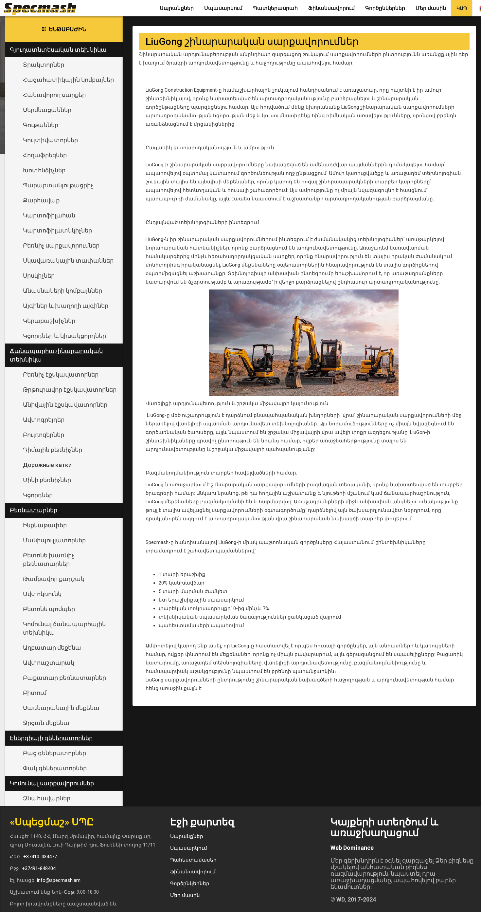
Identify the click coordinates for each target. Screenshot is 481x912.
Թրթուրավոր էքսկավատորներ (69, 389)
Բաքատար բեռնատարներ (64, 677)
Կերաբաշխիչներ (49, 320)
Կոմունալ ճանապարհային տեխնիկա (64, 628)
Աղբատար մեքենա (52, 647)
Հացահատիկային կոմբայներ (68, 79)
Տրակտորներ (43, 64)
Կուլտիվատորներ (50, 140)
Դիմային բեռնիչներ (52, 449)
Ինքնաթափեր (45, 525)
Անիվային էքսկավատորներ (65, 404)
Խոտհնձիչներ (44, 170)
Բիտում (34, 692)
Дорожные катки (47, 464)
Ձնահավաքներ (46, 798)
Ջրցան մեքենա (46, 722)
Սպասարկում (223, 8)
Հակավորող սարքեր (54, 94)
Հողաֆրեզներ (45, 155)
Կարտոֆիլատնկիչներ (57, 230)
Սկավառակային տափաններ (68, 260)
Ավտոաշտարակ (48, 662)
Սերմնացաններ (47, 109)
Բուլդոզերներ (43, 434)
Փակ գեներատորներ (55, 768)
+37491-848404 (39, 868)
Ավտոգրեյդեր (43, 419)
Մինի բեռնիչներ (47, 479)
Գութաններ (40, 124)
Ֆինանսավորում (331, 8)
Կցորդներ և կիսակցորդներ (64, 335)
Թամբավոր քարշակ (53, 578)
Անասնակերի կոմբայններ (62, 290)
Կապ (461, 8)
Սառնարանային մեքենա (61, 707)
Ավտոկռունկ (42, 593)
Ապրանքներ (177, 8)
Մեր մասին (431, 8)
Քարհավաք (41, 200)
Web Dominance (352, 847)
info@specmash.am (58, 880)
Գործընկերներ (385, 8)
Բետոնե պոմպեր (49, 608)
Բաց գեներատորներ (54, 753)
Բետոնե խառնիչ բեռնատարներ (48, 559)
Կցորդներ (38, 495)
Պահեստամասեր (193, 860)
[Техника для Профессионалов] (42, 8)
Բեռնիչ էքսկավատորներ (60, 374)
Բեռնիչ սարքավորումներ (61, 245)
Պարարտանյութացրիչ (58, 185)
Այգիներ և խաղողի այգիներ (65, 305)
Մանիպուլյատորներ (54, 540)
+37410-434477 (40, 857)
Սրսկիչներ (39, 275)
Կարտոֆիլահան (49, 215)
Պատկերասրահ (275, 8)
